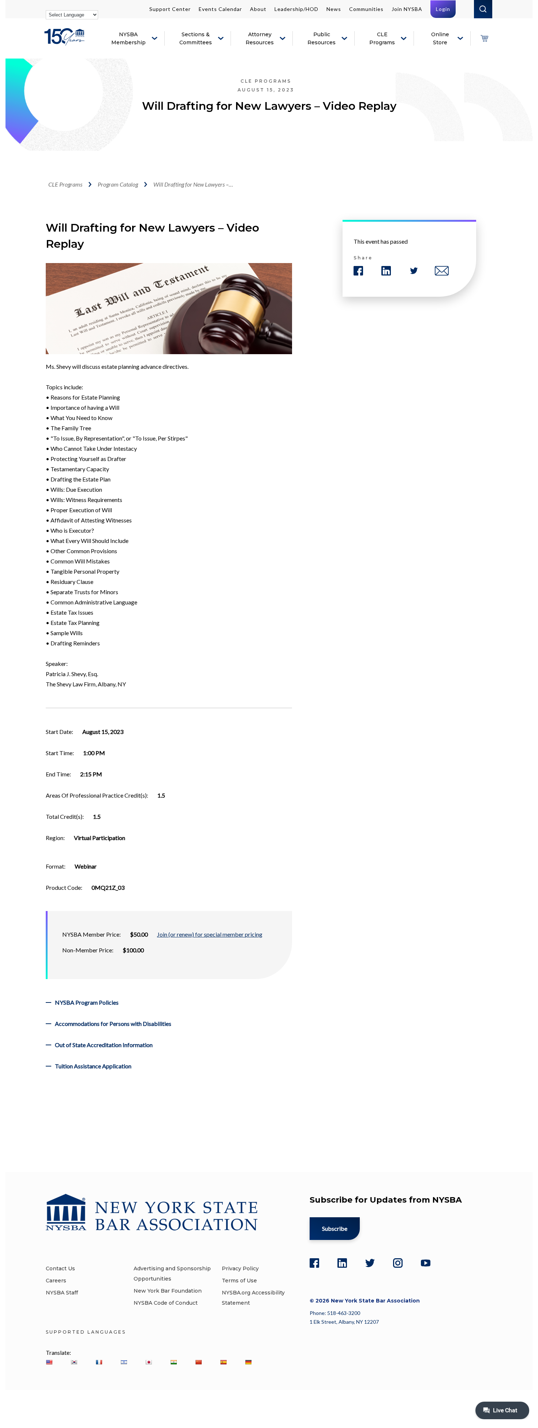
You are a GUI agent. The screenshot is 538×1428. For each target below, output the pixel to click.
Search (483, 9)
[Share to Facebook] (358, 271)
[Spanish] (223, 1362)
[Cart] (484, 38)
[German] (248, 1362)
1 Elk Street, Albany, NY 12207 (344, 1322)
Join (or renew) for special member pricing (209, 934)
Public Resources (321, 38)
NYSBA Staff (62, 1292)
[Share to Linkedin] (386, 271)
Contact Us (60, 1268)
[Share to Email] (442, 271)
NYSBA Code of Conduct (166, 1303)
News (333, 9)
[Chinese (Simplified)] (198, 1362)
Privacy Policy (240, 1268)
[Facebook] (314, 1263)
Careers (56, 1280)
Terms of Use (239, 1280)
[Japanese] (148, 1362)
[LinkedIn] (342, 1263)
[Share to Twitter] (414, 271)
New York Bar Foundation (168, 1291)
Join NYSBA (407, 9)
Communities (366, 9)
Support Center (170, 9)
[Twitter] (370, 1263)
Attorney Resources (260, 38)
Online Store (440, 38)
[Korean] (74, 1362)
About (258, 9)
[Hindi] (173, 1362)
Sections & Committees (195, 38)
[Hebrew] (123, 1362)
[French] (99, 1362)
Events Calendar (220, 9)
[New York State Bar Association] (66, 42)
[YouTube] (425, 1263)
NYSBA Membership (128, 38)
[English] (49, 1362)
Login (443, 9)
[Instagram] (398, 1263)
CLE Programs (382, 38)
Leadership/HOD (296, 9)
